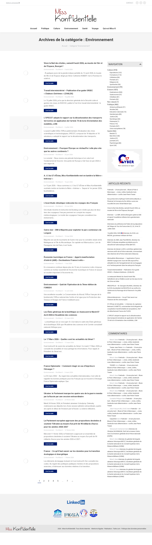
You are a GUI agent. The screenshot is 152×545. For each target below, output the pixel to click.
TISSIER (112, 365)
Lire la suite (49, 83)
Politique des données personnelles (133, 529)
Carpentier (113, 419)
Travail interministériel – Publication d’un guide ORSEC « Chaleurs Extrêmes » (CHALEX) (68, 92)
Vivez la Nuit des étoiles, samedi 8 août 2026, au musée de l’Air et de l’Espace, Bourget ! (73, 64)
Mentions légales (97, 529)
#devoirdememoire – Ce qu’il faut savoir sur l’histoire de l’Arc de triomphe (122, 298)
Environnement (49, 69)
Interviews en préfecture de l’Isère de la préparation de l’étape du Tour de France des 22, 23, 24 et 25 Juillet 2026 (124, 226)
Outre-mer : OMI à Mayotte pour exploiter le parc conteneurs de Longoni (72, 231)
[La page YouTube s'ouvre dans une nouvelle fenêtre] (140, 2)
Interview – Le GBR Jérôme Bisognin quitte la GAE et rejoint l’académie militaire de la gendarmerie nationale (124, 217)
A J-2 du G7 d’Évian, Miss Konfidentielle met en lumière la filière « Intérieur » (73, 177)
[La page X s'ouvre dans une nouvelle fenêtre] (144, 2)
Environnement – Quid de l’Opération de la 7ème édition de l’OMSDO (70, 286)
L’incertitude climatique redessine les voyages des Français (71, 203)
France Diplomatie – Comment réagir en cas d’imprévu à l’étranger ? (69, 367)
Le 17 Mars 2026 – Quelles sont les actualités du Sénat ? (69, 339)
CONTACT (129, 3)
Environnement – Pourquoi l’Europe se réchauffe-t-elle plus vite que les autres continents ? (73, 149)
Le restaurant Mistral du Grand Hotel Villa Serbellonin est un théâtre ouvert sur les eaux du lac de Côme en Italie (124, 279)
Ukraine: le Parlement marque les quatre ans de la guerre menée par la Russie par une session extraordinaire (73, 395)
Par (59, 69)
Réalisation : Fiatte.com (112, 529)
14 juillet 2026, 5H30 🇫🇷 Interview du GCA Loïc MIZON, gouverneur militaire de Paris (122, 234)
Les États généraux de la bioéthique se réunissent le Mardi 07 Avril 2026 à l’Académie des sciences (71, 313)
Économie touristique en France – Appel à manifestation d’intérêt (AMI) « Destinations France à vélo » (69, 258)
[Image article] (26, 73)
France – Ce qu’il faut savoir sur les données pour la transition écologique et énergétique (72, 452)
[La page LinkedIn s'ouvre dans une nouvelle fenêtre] (137, 2)
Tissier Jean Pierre (116, 347)
